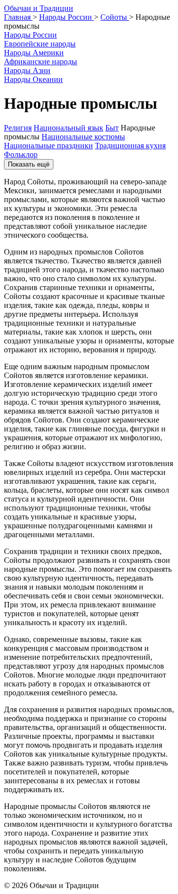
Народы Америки (34, 52)
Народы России (30, 35)
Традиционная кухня (130, 145)
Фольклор (21, 154)
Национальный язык (68, 128)
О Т (38, 8)
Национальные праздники (48, 145)
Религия (18, 128)
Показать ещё (28, 164)
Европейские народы (40, 44)
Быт (112, 128)
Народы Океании (33, 79)
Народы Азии (27, 70)
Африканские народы (40, 61)
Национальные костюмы (83, 136)
